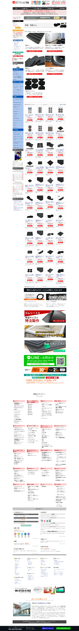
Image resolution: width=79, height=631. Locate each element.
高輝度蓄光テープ (45, 454)
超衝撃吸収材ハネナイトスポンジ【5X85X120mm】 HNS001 (40, 203)
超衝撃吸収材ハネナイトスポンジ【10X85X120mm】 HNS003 (40, 185)
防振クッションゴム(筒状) (47, 404)
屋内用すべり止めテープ (60, 475)
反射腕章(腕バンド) (18, 462)
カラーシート (30, 437)
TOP (16, 8)
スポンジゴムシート (16, 84)
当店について (38, 6)
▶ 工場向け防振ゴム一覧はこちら (34, 51)
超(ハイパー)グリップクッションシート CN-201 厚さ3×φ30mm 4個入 (29, 115)
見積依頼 (54, 6)
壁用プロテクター (59, 434)
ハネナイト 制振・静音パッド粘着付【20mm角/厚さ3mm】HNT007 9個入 (40, 167)
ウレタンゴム (16, 412)
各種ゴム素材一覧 (16, 69)
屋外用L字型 (44, 437)
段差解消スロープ (16, 106)
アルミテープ (30, 500)
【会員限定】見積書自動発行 (59, 561)
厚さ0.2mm (30, 412)
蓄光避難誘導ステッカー (46, 452)
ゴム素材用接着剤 (17, 419)
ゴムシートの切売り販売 (51, 301)
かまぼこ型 (44, 432)
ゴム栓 (43, 406)
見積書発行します (31, 576)
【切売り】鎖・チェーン (17, 145)
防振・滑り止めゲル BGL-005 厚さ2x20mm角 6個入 (40, 133)
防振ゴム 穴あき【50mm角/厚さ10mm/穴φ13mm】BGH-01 (29, 186)
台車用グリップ (59, 432)
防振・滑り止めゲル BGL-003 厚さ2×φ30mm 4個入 (60, 115)
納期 (41, 563)
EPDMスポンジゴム (18, 427)
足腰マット (16, 473)
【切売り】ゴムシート (17, 131)
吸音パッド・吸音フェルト (33, 495)
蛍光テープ (30, 453)
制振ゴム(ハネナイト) (60, 409)
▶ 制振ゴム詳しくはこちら (33, 73)
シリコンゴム (16, 417)
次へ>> (46, 104)
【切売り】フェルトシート (18, 136)
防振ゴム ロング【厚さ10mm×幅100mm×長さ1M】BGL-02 (29, 203)
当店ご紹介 (30, 561)
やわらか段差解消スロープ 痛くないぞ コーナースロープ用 (61, 458)
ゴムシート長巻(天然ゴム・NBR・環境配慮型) (17, 77)
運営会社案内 (30, 563)
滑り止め (14, 116)
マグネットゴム (17, 414)
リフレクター (59, 504)
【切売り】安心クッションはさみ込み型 (18, 142)
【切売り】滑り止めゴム (60, 494)
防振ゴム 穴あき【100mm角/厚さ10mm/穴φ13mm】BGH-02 (50, 167)
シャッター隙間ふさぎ (17, 89)
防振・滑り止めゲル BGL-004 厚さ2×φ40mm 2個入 (29, 133)
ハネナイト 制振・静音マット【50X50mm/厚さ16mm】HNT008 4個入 (40, 150)
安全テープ (15, 127)
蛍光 (15, 570)
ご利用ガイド (32, 6)
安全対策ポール (16, 111)
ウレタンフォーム (17, 434)
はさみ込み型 (44, 442)
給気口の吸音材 (31, 492)
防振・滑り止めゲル (59, 412)
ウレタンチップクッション (19, 437)
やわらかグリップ (59, 435)
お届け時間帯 (43, 561)
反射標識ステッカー (46, 475)
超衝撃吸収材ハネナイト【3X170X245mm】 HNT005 (39, 221)
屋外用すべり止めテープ (60, 470)
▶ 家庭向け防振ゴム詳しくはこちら (55, 51)
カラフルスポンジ (31, 439)
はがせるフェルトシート (19, 476)
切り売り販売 (15, 129)
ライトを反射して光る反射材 (18, 99)
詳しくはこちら (35, 538)
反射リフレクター (17, 453)
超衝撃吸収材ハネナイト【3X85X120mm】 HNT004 (39, 238)
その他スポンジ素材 (16, 94)
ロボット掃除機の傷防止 (60, 437)
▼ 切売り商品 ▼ (62, 8)
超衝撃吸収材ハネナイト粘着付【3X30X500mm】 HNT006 (60, 203)
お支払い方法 (30, 575)
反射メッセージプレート (19, 460)
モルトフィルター (16, 92)
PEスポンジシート (17, 443)
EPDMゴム (16, 416)
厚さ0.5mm (30, 404)
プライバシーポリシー (51, 621)
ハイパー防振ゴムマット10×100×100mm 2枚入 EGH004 (29, 221)
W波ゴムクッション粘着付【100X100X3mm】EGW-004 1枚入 (29, 238)
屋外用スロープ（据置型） (58, 574)
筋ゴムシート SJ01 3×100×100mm (28, 168)
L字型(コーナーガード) (46, 429)
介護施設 (16, 582)
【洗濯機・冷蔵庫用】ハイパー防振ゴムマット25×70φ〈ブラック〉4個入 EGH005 (60, 276)
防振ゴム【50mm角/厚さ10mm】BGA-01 (60, 220)
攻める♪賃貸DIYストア (18, 210)
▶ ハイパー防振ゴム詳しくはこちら (55, 73)
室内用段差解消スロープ (60, 452)
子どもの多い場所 (18, 580)
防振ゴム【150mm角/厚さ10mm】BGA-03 (50, 256)
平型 (43, 441)
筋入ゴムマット (17, 478)
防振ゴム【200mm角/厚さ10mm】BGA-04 (50, 275)
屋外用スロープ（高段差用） (59, 573)
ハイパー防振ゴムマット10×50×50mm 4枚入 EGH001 (60, 257)
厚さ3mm (30, 409)
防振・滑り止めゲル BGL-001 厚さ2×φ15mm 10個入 (40, 115)
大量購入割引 (16, 43)
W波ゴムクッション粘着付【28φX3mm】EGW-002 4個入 (29, 275)
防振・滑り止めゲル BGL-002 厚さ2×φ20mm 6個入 (50, 115)
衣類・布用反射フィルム (19, 458)
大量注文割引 (43, 570)
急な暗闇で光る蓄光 (16, 104)
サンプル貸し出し (17, 47)
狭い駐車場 (16, 579)
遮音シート (30, 497)
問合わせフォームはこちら (48, 628)
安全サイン (15, 125)
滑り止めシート (59, 472)
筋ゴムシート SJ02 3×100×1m (49, 150)
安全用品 (14, 96)
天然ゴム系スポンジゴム (19, 429)
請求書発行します (31, 578)
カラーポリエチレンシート (33, 440)
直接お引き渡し (43, 564)
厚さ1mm (30, 406)
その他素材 (15, 113)
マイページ (59, 6)
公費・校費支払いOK (17, 46)
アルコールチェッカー (17, 120)
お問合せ (64, 6)
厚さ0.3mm (30, 414)
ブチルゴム (16, 422)
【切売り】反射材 (16, 134)
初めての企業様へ (44, 569)
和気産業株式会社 (42, 603)
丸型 (43, 439)
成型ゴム (14, 79)
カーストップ (44, 418)
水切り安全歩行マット (18, 475)
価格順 (61, 104)
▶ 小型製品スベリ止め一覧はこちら (35, 96)
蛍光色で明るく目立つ (17, 102)
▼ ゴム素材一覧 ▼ (24, 8)
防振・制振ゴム (16, 73)
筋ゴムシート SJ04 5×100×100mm (59, 133)
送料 (28, 570)
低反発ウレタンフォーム (19, 435)
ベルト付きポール (31, 472)
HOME (25, 20)
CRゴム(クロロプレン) (18, 407)
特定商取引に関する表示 (41, 621)
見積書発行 (56, 560)
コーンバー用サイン (46, 472)
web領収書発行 (56, 563)
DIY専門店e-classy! (17, 200)
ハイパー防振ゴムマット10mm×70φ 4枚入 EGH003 (49, 221)
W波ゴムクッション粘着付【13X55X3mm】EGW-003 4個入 (30, 257)
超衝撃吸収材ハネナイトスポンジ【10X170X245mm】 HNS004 (60, 167)
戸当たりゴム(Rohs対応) (46, 413)
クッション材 (15, 109)
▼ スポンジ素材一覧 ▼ (37, 8)
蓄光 (15, 571)
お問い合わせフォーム (47, 549)
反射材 (16, 568)
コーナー (43, 434)
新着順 (64, 104)
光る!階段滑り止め (45, 455)
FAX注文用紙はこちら (26, 525)
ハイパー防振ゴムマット (60, 403)
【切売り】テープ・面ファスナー (18, 139)
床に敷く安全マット (18, 468)
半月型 (43, 430)
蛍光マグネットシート (32, 455)
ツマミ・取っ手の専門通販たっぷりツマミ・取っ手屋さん (18, 205)
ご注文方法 (30, 569)
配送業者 (42, 560)
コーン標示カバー (45, 470)
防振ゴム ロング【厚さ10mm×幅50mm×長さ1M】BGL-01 (50, 202)
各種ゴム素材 (17, 573)
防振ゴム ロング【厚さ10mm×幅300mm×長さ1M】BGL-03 (49, 185)
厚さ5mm (30, 411)
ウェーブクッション (46, 444)
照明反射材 (44, 486)
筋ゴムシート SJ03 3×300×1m (28, 150)
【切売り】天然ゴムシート (61, 488)
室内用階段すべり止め (60, 480)
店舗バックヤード (18, 583)
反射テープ (16, 455)
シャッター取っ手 (31, 432)
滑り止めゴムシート (18, 421)
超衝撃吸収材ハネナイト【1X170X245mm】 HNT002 (39, 275)
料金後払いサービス (17, 49)
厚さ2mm (30, 407)
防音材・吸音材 (16, 118)
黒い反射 (16, 463)
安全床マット (15, 122)
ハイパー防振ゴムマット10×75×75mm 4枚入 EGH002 (49, 238)
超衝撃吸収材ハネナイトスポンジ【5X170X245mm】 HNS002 (60, 185)
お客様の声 (44, 6)
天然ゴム (16, 409)
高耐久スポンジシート (18, 442)
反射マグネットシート (18, 457)
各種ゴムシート (16, 71)
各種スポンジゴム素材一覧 (18, 81)
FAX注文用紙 (49, 6)
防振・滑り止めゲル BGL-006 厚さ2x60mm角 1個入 (50, 133)
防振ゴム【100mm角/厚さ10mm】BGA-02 (60, 238)
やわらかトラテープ (18, 486)
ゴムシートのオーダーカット (30, 301)
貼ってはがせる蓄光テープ (47, 460)
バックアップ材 (31, 442)
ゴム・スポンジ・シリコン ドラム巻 (18, 87)
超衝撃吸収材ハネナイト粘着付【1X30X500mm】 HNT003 (40, 257)
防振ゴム (57, 404)
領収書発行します (31, 579)
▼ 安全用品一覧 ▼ (50, 8)
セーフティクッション (60, 427)
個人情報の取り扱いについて (28, 621)
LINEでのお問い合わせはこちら (63, 628)
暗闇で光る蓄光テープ (46, 450)
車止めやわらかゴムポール (33, 470)
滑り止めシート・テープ (60, 468)
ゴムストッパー (45, 403)
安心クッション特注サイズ (58, 571)
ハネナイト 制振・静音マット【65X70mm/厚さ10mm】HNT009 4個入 (60, 150)
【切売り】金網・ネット (17, 147)
